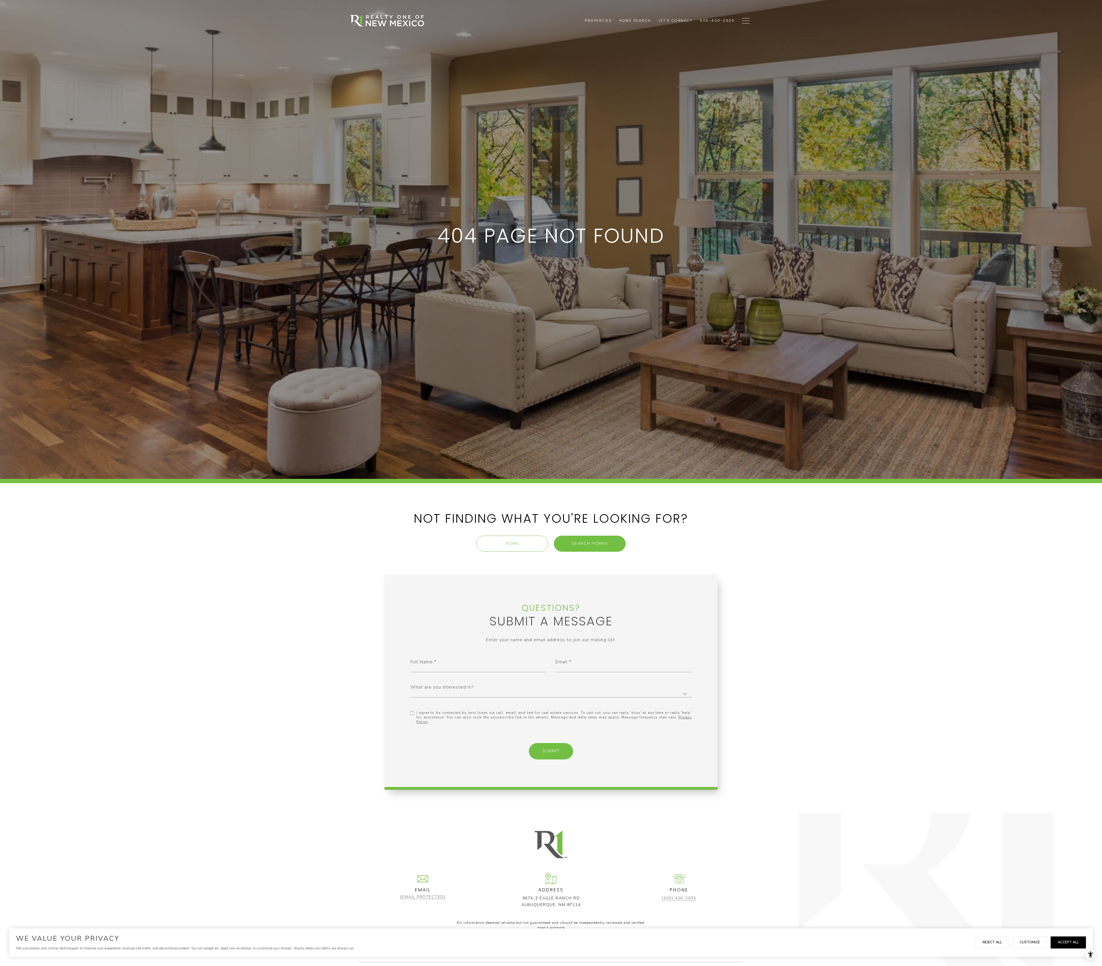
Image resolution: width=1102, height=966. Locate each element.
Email (562, 662)
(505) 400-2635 (679, 898)
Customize (1030, 942)
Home (512, 543)
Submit (551, 751)
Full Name (421, 662)
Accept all (1068, 942)
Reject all (992, 942)
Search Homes (590, 543)
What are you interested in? (442, 687)
